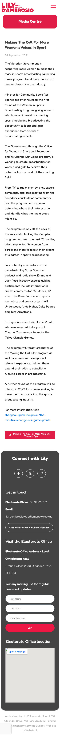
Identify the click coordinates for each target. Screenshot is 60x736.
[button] (30, 435)
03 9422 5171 (38, 502)
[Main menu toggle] (53, 7)
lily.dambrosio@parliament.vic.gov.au (28, 516)
